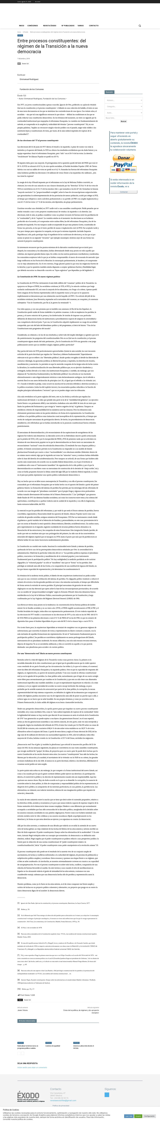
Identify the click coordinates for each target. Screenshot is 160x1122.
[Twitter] (138, 1)
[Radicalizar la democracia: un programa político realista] (30, 1035)
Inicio (19, 32)
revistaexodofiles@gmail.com (63, 1100)
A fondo (25, 32)
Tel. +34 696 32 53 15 (59, 1098)
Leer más (129, 1116)
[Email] (85, 68)
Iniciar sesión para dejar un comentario (32, 1067)
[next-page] (22, 1053)
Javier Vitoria (22, 1010)
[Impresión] (91, 68)
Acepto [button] (138, 1116)
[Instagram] (134, 1)
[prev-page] (18, 1053)
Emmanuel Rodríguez (29, 79)
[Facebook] (131, 1)
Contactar (124, 192)
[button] (140, 25)
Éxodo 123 (25, 63)
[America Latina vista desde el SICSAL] (86, 1035)
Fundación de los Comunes (32, 89)
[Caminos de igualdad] (58, 1035)
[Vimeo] (141, 1)
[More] (96, 68)
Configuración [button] (149, 1116)
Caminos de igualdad (52, 1046)
